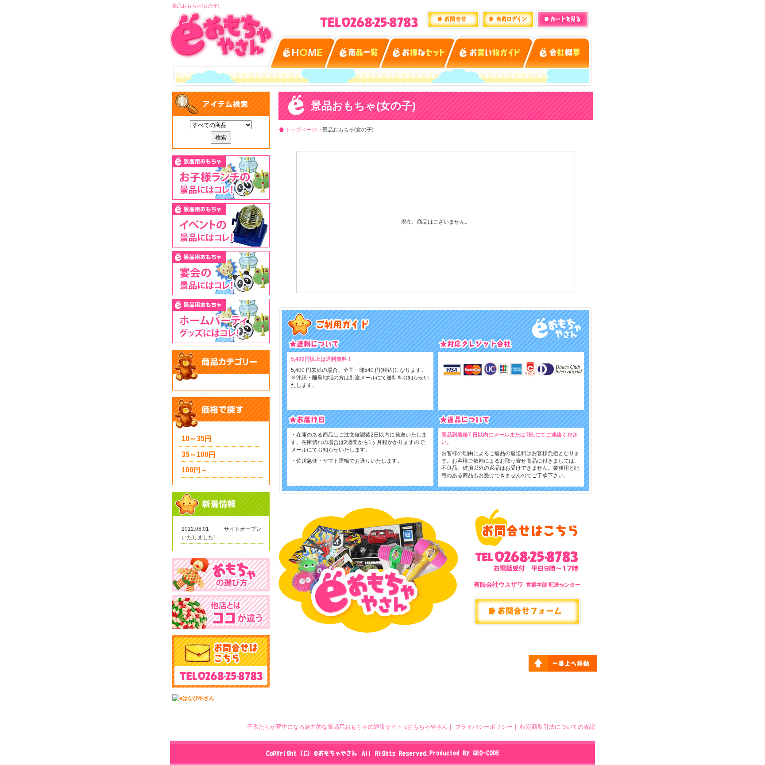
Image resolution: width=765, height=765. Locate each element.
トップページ (301, 130)
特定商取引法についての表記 (557, 726)
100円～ (195, 470)
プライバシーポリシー (484, 726)
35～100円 (199, 454)
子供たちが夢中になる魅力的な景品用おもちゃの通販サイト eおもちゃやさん (347, 726)
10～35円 (197, 438)
